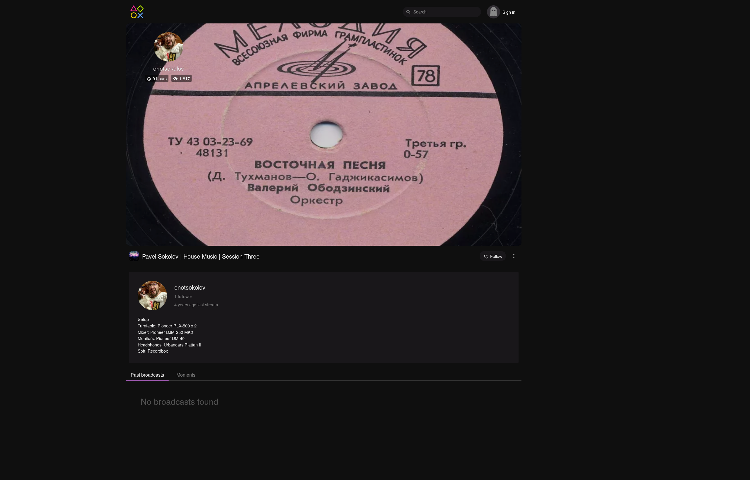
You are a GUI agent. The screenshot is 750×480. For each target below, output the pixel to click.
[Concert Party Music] (134, 256)
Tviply (137, 11)
